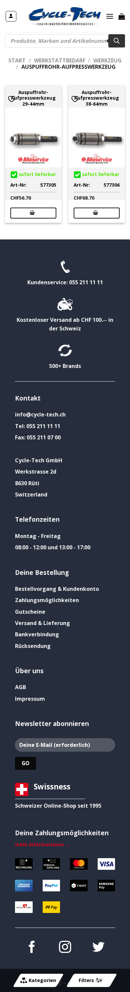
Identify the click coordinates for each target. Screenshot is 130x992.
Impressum (30, 698)
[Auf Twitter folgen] (98, 948)
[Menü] (110, 16)
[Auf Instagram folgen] (65, 948)
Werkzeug (107, 60)
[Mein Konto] (11, 16)
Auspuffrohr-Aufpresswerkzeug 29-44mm (33, 98)
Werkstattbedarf (59, 60)
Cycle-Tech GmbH (38, 460)
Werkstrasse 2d (35, 471)
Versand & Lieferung (42, 623)
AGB (20, 687)
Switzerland (31, 494)
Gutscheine (30, 611)
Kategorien (42, 980)
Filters (86, 980)
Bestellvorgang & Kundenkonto (57, 588)
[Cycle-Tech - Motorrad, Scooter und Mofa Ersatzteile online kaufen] (64, 16)
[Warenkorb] (121, 16)
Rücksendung (33, 646)
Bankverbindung (37, 634)
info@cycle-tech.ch (40, 414)
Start (17, 60)
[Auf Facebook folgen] (32, 948)
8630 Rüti (27, 483)
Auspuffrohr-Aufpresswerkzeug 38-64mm (96, 98)
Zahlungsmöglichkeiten (47, 600)
